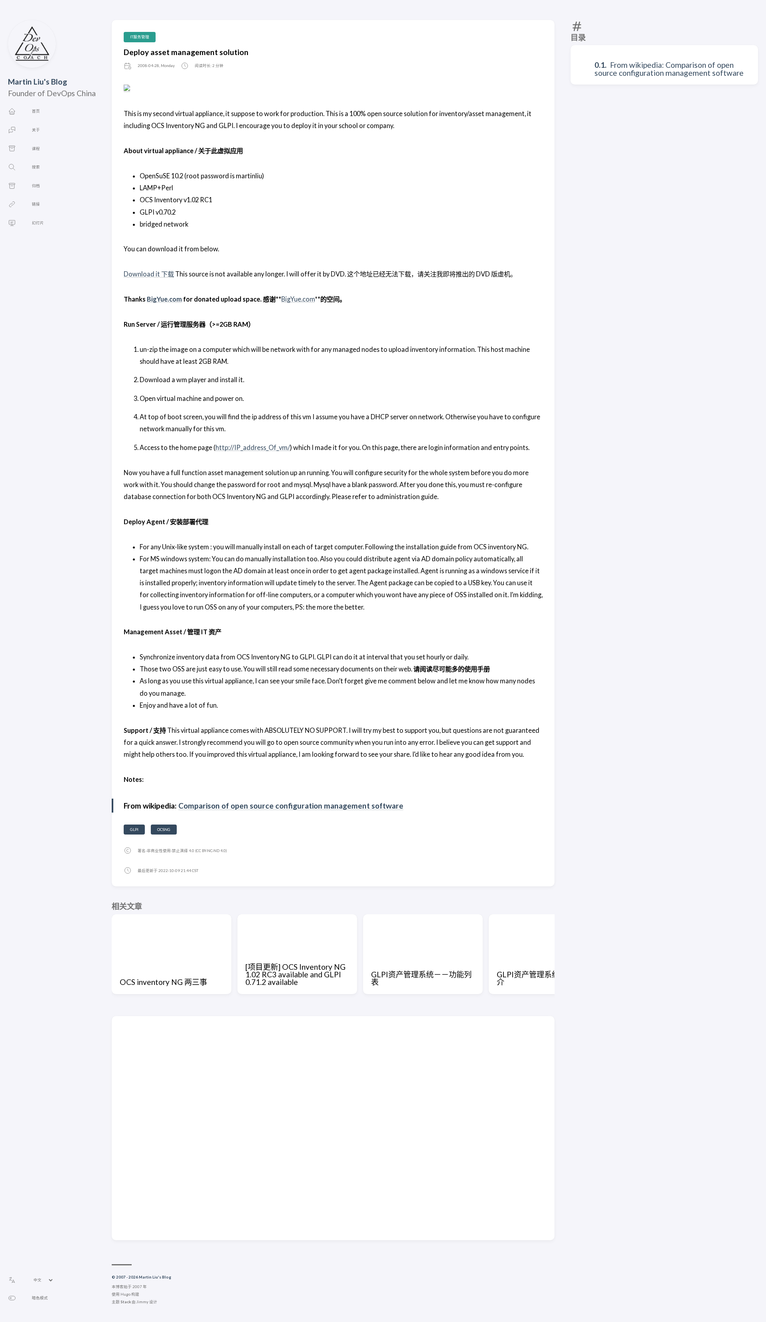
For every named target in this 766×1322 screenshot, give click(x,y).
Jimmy (142, 1302)
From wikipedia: (637, 64)
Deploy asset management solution (186, 52)
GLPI (134, 829)
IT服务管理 (139, 37)
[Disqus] (333, 1127)
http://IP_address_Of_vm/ (252, 447)
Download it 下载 (149, 274)
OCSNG (163, 829)
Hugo (125, 1294)
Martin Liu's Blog (37, 81)
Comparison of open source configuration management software (669, 68)
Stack (125, 1302)
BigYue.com (164, 299)
